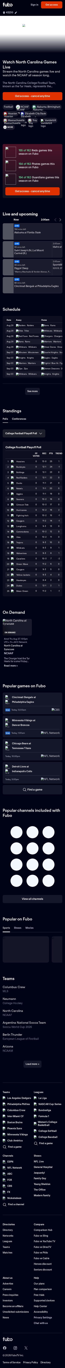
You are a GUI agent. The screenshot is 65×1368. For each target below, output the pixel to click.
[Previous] (56, 220)
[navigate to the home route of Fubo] (8, 5)
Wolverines (21, 553)
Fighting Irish (22, 515)
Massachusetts (16, 120)
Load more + (32, 1064)
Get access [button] (52, 4)
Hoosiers (20, 461)
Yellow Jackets (23, 575)
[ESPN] (8, 249)
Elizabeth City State (35, 113)
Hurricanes (21, 510)
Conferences (19, 419)
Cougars (20, 521)
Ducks (19, 483)
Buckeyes (20, 467)
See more (32, 391)
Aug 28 (10, 341)
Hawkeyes (21, 580)
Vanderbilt (50, 120)
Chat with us (41, 1323)
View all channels (32, 899)
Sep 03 (10, 352)
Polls (5, 419)
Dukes (19, 585)
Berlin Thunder (12, 1034)
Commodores (22, 531)
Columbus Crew (14, 987)
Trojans (19, 542)
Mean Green (22, 591)
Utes (18, 537)
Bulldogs (20, 472)
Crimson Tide (22, 504)
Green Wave (22, 564)
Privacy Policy (30, 1362)
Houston (12, 113)
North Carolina (13, 1011)
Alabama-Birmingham (48, 106)
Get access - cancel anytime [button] (32, 96)
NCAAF (25, 106)
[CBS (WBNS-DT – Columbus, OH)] (8, 285)
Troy (34, 120)
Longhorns (21, 526)
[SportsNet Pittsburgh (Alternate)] (8, 267)
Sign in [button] (34, 4)
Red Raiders (21, 477)
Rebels (19, 488)
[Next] (60, 220)
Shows (18, 928)
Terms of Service (11, 1362)
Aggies (19, 494)
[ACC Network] (8, 231)
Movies (30, 928)
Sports (6, 928)
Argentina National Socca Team (24, 1022)
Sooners (20, 499)
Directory (45, 1362)
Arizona (8, 1046)
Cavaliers (20, 558)
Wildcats (20, 548)
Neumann (9, 999)
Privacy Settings (43, 1317)
